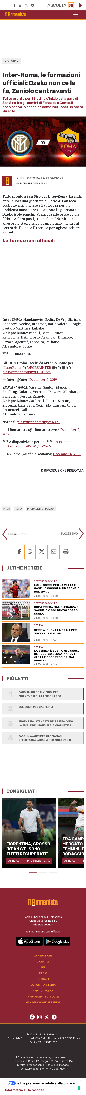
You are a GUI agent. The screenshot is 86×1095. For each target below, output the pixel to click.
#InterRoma (11, 368)
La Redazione (43, 955)
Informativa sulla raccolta (24, 1090)
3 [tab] (53, 872)
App (43, 967)
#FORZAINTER (39, 368)
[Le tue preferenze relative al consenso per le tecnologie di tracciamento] (79, 1088)
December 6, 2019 (43, 380)
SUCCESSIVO (70, 533)
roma (18, 508)
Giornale (43, 961)
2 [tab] (43, 872)
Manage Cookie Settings (43, 1002)
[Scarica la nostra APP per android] (56, 940)
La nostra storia (43, 984)
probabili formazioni (41, 508)
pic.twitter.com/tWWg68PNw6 (26, 446)
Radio (43, 973)
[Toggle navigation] (75, 14)
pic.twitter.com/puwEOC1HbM (26, 372)
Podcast (43, 978)
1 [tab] (33, 872)
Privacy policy (43, 990)
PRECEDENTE (17, 533)
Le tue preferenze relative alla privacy (45, 1083)
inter (6, 508)
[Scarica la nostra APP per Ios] (29, 940)
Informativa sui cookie (43, 996)
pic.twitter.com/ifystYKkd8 (38, 422)
